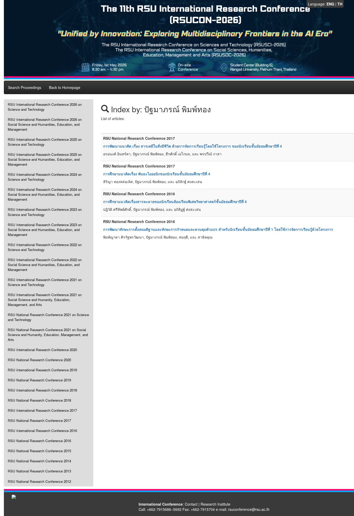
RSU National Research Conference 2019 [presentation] (39, 380)
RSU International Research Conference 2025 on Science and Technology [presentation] (45, 142)
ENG (330, 3)
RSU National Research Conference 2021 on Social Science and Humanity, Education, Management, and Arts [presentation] (48, 334)
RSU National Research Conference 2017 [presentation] (39, 420)
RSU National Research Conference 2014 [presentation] (39, 460)
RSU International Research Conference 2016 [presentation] (42, 430)
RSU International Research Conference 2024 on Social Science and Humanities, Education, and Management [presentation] (45, 194)
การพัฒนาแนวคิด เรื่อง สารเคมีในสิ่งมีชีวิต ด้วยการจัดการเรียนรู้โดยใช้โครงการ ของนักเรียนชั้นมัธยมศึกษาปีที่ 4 (192, 146)
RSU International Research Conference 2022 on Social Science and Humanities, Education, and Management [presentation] (45, 264)
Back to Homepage (64, 87)
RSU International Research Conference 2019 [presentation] (42, 369)
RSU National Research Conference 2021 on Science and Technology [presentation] (48, 317)
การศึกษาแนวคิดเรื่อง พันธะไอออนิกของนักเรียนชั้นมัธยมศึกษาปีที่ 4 (156, 173)
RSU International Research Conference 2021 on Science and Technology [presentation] (45, 282)
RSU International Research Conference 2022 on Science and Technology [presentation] (45, 247)
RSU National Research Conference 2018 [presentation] (39, 400)
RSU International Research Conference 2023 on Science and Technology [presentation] (45, 212)
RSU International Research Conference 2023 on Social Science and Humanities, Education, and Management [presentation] (45, 229)
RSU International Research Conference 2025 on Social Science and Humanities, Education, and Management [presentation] (45, 159)
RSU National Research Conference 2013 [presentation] (39, 471)
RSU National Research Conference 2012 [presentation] (39, 481)
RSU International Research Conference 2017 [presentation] (42, 410)
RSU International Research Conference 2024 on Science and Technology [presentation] (45, 177)
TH (339, 3)
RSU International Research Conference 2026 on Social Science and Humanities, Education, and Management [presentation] (45, 124)
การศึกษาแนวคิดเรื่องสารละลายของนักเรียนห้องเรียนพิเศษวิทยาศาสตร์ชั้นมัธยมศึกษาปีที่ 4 (175, 201)
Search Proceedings (24, 87)
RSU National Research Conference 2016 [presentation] (39, 440)
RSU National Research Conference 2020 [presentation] (39, 359)
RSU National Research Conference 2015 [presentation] (39, 450)
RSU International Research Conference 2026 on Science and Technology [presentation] (45, 107)
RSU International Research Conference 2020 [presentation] (42, 349)
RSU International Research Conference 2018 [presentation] (42, 390)
